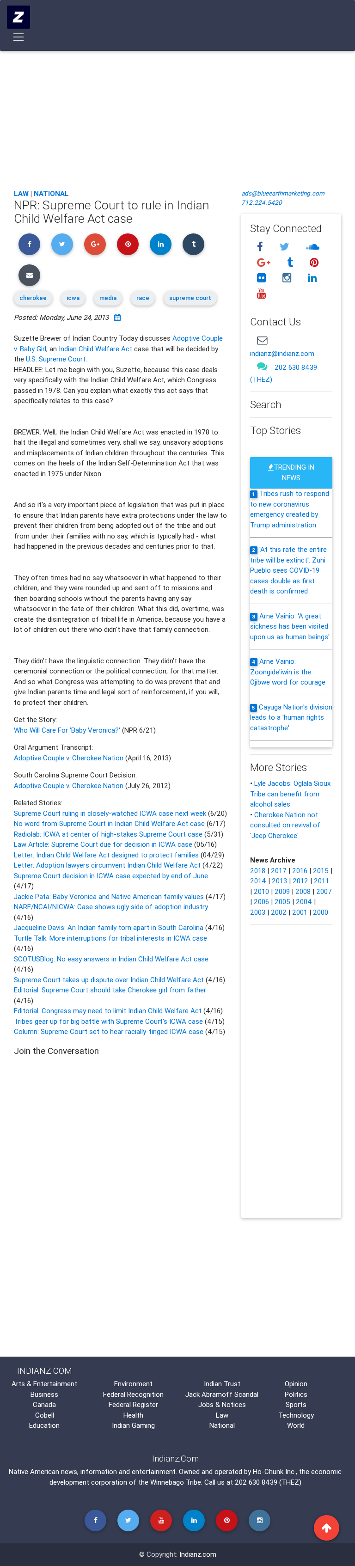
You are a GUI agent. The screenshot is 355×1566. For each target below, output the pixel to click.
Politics (296, 1394)
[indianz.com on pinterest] (314, 262)
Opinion (296, 1383)
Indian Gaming (133, 1425)
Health (133, 1415)
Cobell (44, 1415)
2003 (257, 912)
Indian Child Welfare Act (95, 348)
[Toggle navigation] (19, 37)
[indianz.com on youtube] (261, 294)
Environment (133, 1383)
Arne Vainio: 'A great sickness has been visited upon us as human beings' (290, 626)
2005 (282, 901)
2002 (279, 912)
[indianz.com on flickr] (262, 278)
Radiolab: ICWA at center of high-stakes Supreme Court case (108, 834)
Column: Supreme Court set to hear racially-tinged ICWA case (109, 1031)
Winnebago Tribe (175, 1482)
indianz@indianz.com (282, 353)
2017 (279, 870)
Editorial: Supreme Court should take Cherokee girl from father (110, 989)
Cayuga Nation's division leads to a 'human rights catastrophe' (291, 717)
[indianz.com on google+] (264, 262)
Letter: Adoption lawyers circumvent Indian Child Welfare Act (108, 865)
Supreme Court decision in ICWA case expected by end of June (111, 875)
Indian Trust (222, 1383)
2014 (258, 880)
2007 (324, 891)
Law (21, 193)
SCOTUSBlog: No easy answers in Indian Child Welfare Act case (111, 958)
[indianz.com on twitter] (285, 247)
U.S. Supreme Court (56, 359)
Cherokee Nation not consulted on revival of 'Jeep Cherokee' (285, 825)
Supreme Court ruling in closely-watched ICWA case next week (111, 813)
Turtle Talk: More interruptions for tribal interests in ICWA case (110, 938)
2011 (321, 880)
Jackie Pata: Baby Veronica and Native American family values (110, 896)
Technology (296, 1415)
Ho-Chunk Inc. (274, 1471)
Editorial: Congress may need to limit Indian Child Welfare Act (108, 1010)
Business (44, 1394)
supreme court (190, 298)
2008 (303, 891)
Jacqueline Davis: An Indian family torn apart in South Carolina (109, 927)
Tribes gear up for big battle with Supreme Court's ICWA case (109, 1021)
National (51, 193)
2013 (279, 880)
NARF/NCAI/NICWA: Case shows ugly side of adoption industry (111, 906)
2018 (257, 870)
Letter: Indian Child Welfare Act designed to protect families (106, 854)
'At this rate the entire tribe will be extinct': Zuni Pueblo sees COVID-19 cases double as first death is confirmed (288, 570)
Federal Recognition (133, 1394)
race (142, 298)
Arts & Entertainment (44, 1383)
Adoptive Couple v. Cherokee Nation (68, 757)
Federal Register (133, 1404)
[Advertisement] (177, 113)
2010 (261, 891)
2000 (320, 912)
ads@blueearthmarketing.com (282, 193)
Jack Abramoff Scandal (221, 1394)
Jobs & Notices (222, 1404)
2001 (299, 912)
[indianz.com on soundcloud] (312, 247)
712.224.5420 (261, 202)
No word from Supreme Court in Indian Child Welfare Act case (110, 823)
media (107, 298)
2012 (300, 880)
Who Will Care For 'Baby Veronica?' (68, 730)
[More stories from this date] (117, 317)
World (296, 1425)
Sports (296, 1404)
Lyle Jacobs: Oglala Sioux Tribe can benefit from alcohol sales (290, 793)
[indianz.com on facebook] (261, 247)
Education (44, 1425)
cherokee (33, 298)
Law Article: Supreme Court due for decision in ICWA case (103, 844)
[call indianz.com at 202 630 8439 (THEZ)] (262, 366)
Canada (44, 1404)
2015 (321, 870)
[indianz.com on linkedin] (312, 278)
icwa (73, 298)
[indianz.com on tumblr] (291, 262)
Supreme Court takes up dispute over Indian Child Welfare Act (110, 979)
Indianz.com (197, 1554)
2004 (304, 901)
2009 (282, 891)
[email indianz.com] (262, 340)
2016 (299, 870)
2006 (261, 901)
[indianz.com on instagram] (288, 278)
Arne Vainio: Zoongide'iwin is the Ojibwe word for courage (287, 671)
